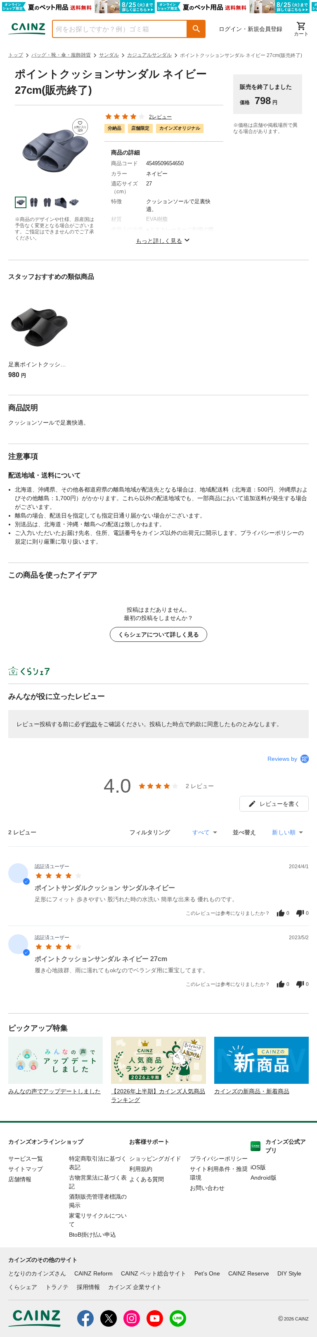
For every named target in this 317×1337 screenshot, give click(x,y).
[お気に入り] (80, 127)
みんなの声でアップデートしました (54, 1091)
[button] (196, 29)
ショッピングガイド (155, 1158)
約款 (91, 724)
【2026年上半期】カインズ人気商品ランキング (158, 1095)
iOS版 (258, 1167)
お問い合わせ (207, 1188)
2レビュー (160, 117)
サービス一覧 (25, 1158)
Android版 (264, 1177)
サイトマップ (25, 1169)
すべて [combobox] (201, 832)
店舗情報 (19, 1179)
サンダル (109, 55)
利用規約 (140, 1169)
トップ (15, 55)
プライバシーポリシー (219, 1158)
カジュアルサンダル (149, 55)
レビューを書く (280, 803)
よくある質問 (146, 1179)
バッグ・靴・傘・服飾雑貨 (61, 55)
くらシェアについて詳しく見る (158, 634)
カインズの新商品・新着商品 (251, 1091)
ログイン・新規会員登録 (250, 29)
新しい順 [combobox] (284, 832)
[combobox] (113, 29)
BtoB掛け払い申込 (92, 1234)
